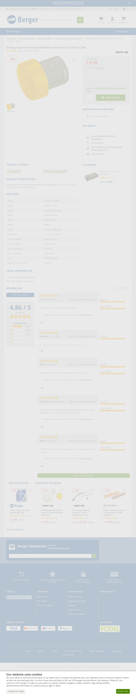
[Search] (80, 20)
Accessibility (117, 651)
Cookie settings (68, 655)
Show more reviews (84, 475)
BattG (28, 651)
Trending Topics (122, 31)
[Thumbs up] (41, 322)
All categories (16, 31)
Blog (110, 9)
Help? (117, 9)
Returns (72, 605)
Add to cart (112, 97)
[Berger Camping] (22, 19)
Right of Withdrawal (97, 651)
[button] (38, 3)
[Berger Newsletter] (94, 556)
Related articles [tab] (18, 483)
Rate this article (20, 295)
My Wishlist (42, 601)
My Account (42, 597)
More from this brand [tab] (48, 483)
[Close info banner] (129, 3)
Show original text (86, 315)
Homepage (11, 38)
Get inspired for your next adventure (68, 3)
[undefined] (114, 177)
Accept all (123, 691)
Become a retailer (45, 605)
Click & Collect (98, 154)
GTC (16, 651)
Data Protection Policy (73, 651)
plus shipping (100, 68)
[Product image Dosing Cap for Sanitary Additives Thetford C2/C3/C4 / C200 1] (42, 78)
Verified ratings (20, 323)
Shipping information (77, 601)
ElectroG (41, 651)
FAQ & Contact (75, 597)
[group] (10, 107)
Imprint (55, 651)
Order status (74, 610)
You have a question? (18, 597)
